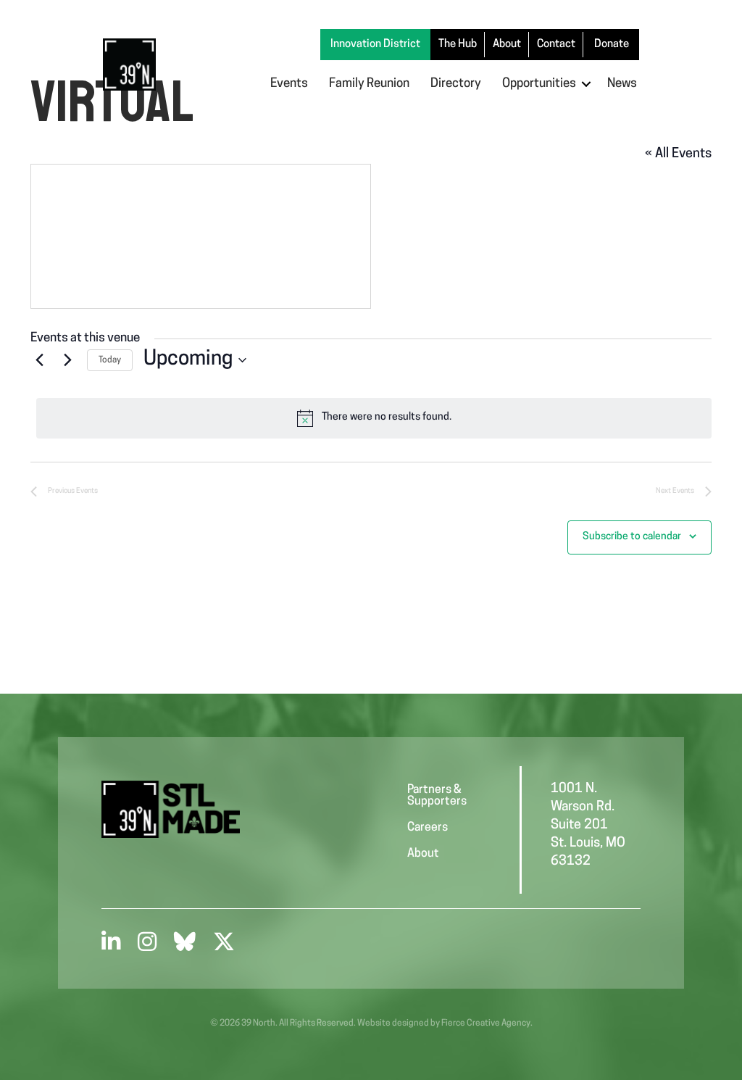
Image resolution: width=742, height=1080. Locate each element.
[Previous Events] (39, 360)
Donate (611, 44)
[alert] (374, 418)
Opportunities (539, 84)
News (622, 84)
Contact (556, 44)
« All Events (678, 154)
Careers (427, 828)
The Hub (457, 44)
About (507, 44)
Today (110, 360)
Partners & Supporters (437, 795)
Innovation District (375, 44)
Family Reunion (369, 84)
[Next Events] (67, 360)
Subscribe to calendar (632, 536)
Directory (455, 84)
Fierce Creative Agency (485, 1023)
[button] (586, 83)
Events (289, 84)
